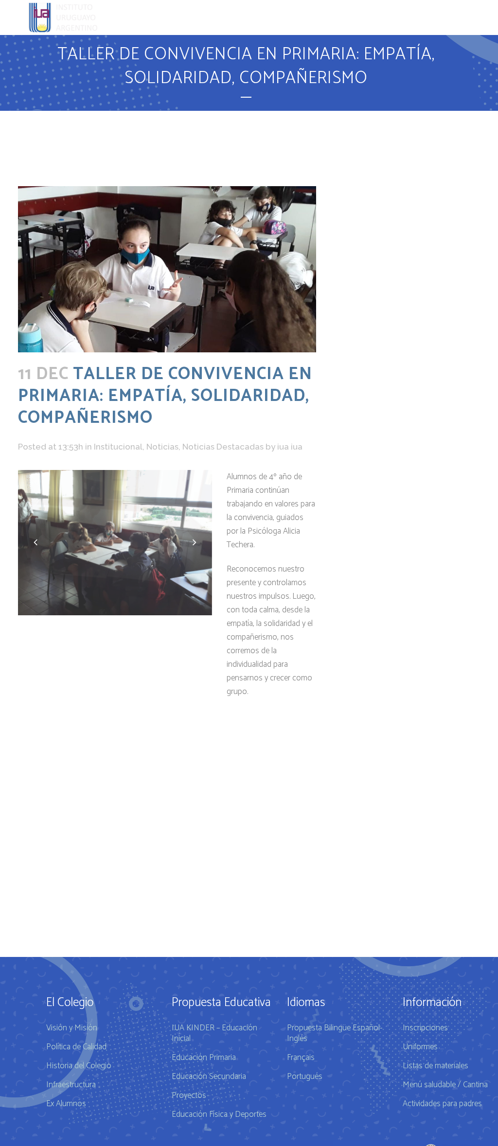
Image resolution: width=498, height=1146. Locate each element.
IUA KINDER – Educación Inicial (214, 1033)
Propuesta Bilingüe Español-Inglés (334, 1033)
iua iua (289, 446)
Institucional (118, 446)
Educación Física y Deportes (219, 1114)
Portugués (304, 1076)
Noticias (162, 446)
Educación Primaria (204, 1057)
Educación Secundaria (209, 1076)
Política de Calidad (76, 1047)
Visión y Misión (71, 1028)
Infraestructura (71, 1084)
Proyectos (189, 1095)
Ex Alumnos (66, 1103)
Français (301, 1057)
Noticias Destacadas (223, 446)
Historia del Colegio (78, 1065)
